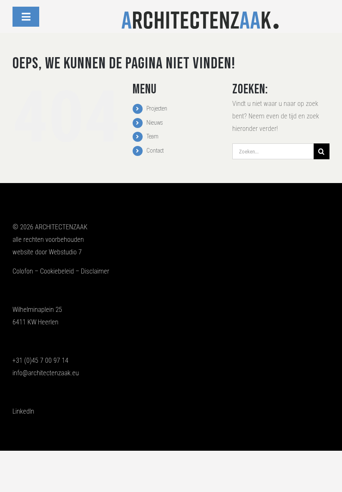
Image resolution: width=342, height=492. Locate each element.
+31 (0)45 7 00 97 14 (40, 360)
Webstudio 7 (65, 252)
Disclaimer (95, 271)
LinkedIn (23, 411)
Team (152, 136)
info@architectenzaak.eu (46, 373)
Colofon (23, 271)
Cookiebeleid (57, 271)
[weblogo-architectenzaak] (200, 13)
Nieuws (154, 122)
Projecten (156, 108)
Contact (155, 150)
